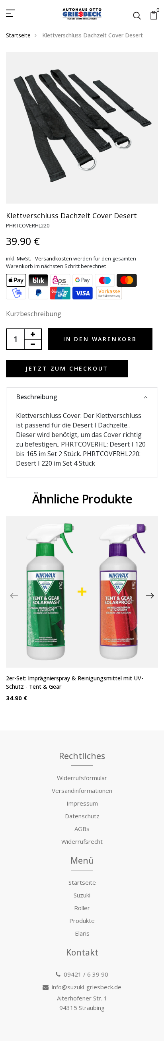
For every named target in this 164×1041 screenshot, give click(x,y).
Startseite (18, 35)
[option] (82, 615)
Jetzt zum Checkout (66, 368)
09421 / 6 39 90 (86, 974)
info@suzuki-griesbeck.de (86, 987)
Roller (82, 908)
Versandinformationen (82, 790)
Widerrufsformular (82, 778)
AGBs (82, 829)
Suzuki (82, 895)
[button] (82, 397)
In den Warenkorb (100, 339)
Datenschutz (82, 816)
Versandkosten (53, 258)
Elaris (82, 933)
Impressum (82, 803)
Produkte (82, 920)
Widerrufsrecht (82, 841)
